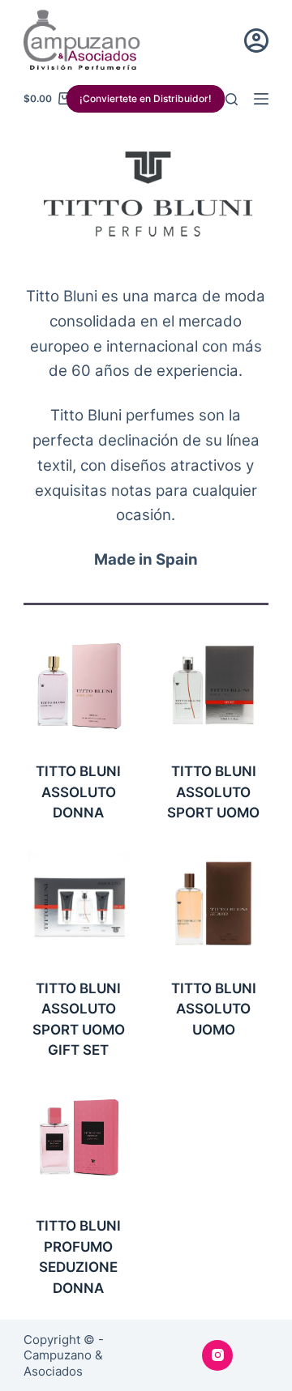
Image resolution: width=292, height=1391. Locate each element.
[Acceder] (256, 40)
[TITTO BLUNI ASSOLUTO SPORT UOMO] (213, 686)
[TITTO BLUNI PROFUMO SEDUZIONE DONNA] (79, 1141)
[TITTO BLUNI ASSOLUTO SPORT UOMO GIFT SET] (79, 903)
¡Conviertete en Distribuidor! (145, 98)
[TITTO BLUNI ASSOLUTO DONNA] (79, 686)
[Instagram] (217, 1355)
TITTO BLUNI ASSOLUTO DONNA (78, 792)
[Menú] (261, 99)
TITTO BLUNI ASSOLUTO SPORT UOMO (213, 792)
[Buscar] (231, 99)
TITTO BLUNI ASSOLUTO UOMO (213, 1009)
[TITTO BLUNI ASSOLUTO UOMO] (213, 903)
